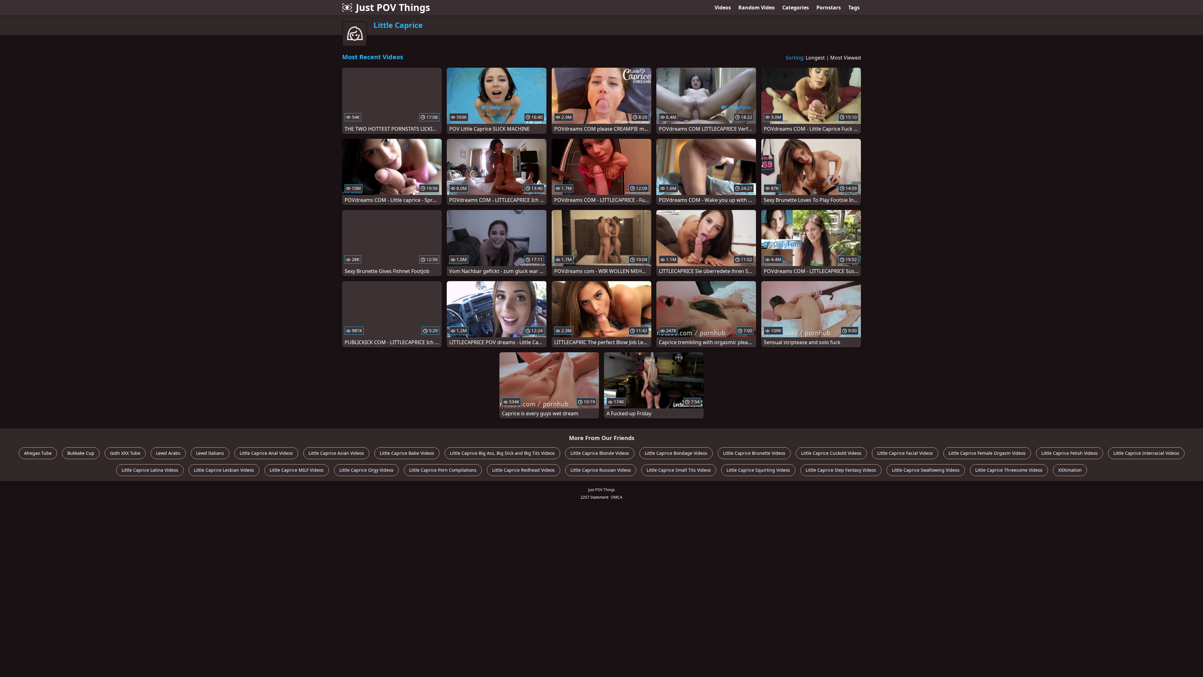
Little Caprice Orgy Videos (366, 470)
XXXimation (1070, 470)
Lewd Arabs (168, 453)
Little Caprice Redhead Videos (523, 470)
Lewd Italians (210, 453)
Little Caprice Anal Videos (266, 453)
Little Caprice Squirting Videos (758, 470)
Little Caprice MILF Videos (297, 470)
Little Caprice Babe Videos (407, 453)
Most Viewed (845, 57)
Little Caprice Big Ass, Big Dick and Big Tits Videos (502, 453)
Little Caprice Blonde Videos (599, 453)
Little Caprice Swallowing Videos (926, 470)
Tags (854, 7)
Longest (815, 57)
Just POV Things (393, 7)
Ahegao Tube (38, 453)
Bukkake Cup (80, 453)
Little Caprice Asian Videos (336, 453)
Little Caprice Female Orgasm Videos (987, 453)
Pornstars (828, 7)
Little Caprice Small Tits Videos (679, 470)
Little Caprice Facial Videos (905, 453)
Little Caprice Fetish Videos (1069, 453)
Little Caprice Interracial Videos (1146, 453)
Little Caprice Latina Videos (150, 470)
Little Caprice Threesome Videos (1009, 470)
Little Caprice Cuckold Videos (831, 453)
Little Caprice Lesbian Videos (224, 470)
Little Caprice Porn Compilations (443, 470)
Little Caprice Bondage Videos (676, 453)
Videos (723, 7)
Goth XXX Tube (125, 453)
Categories (795, 7)
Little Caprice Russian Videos (600, 470)
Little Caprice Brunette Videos (754, 453)
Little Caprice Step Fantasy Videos (841, 470)
